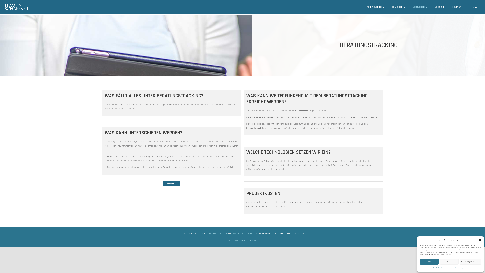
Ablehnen (449, 261)
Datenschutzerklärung (452, 268)
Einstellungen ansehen (470, 261)
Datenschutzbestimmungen (237, 241)
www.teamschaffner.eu (242, 233)
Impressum (464, 268)
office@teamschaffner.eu (216, 233)
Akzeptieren (429, 261)
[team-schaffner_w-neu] (16, 4)
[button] (480, 240)
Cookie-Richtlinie (438, 268)
